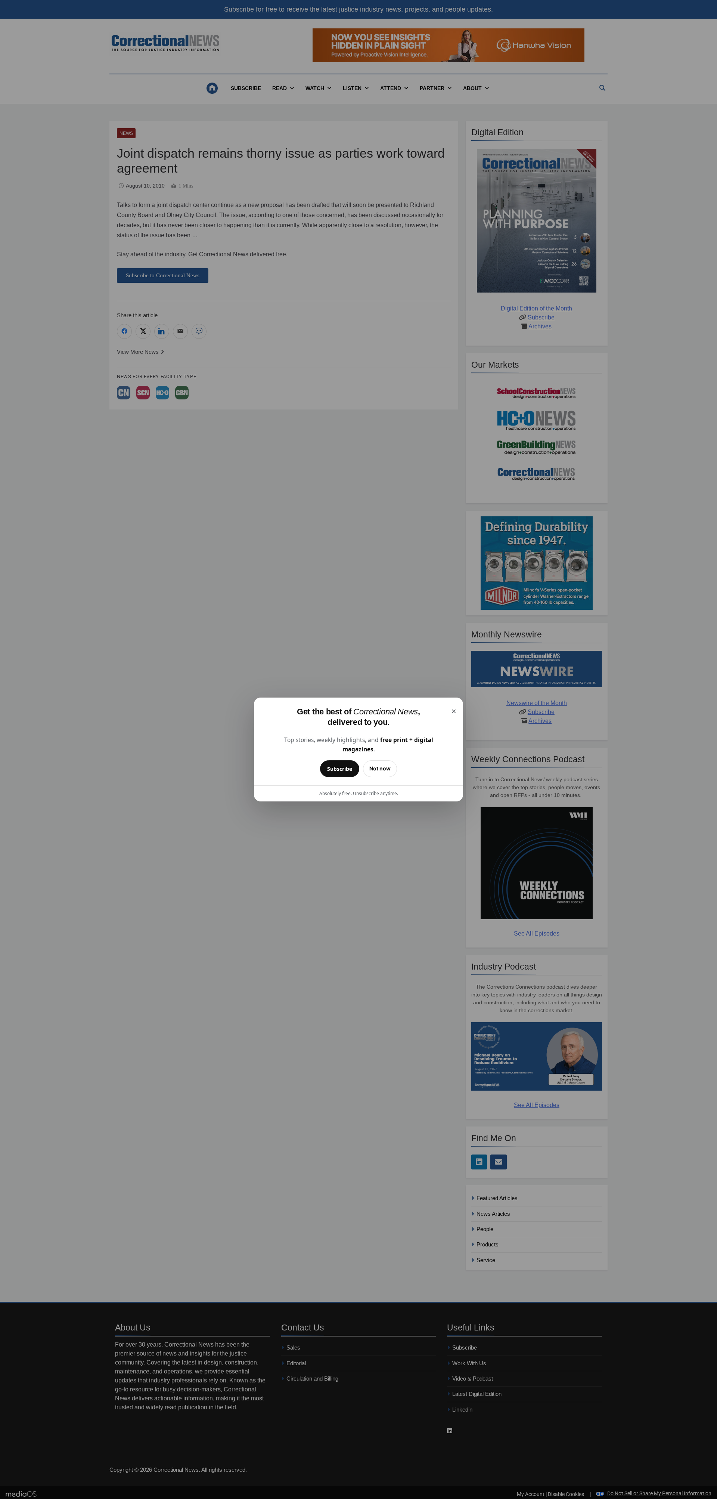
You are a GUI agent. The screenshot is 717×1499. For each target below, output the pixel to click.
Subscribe (339, 768)
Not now (380, 768)
